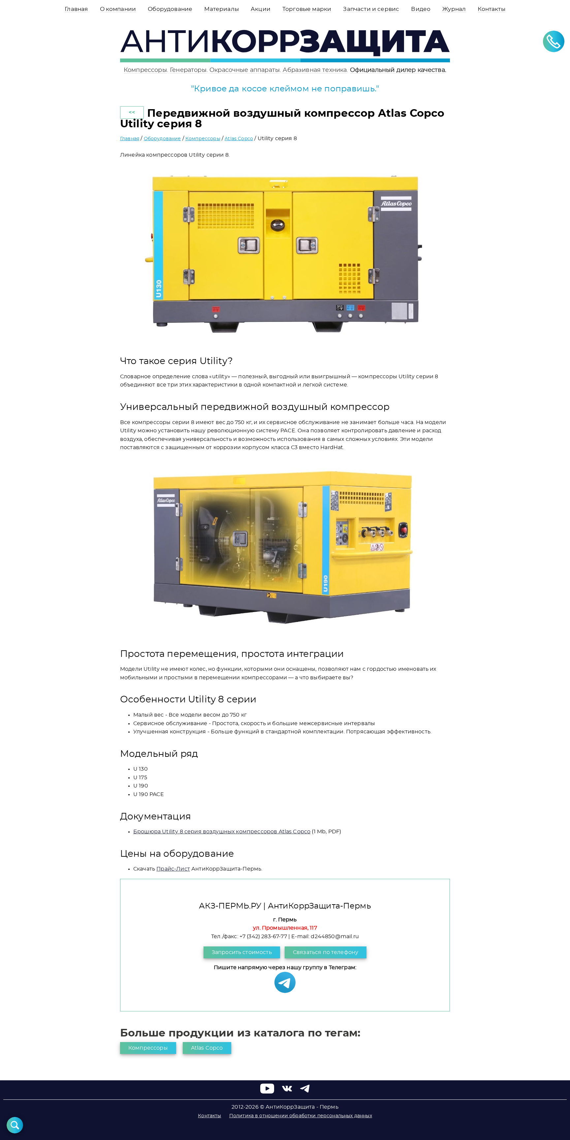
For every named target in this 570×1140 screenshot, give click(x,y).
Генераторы (188, 70)
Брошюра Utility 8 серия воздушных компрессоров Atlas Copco (221, 831)
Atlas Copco (239, 139)
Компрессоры (145, 70)
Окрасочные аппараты (244, 70)
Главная (129, 139)
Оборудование (162, 139)
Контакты (209, 1116)
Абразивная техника (315, 70)
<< (132, 112)
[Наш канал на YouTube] (267, 1091)
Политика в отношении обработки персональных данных (300, 1116)
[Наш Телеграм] (285, 991)
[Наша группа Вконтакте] (287, 1091)
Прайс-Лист (173, 869)
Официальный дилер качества (397, 70)
